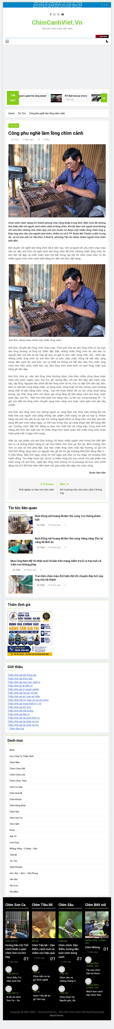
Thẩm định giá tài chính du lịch (23, 721)
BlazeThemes (56, 1015)
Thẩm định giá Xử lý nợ (19, 707)
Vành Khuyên (16, 867)
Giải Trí (13, 836)
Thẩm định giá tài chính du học (23, 725)
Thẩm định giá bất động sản (22, 675)
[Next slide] (107, 5)
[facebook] (50, 14)
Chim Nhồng (92, 947)
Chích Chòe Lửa (17, 774)
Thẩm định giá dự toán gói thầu (24, 696)
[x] (58, 14)
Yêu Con (14, 885)
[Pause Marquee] (104, 97)
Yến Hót (14, 879)
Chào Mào (15, 762)
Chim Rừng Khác (18, 805)
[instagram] (54, 14)
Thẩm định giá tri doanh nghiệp (23, 689)
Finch (12, 830)
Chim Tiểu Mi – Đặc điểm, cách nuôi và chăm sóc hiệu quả (43, 949)
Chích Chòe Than (18, 780)
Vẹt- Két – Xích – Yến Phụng (24, 873)
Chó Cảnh (14, 824)
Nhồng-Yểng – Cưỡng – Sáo (23, 848)
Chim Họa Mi (16, 793)
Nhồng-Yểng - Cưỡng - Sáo (96, 941)
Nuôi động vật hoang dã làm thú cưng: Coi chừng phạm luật (57, 9)
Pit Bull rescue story (53, 95)
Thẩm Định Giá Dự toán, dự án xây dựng (28, 700)
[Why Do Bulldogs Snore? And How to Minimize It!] (74, 98)
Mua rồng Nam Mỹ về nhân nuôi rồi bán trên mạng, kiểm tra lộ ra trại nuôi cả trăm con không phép (57, 5)
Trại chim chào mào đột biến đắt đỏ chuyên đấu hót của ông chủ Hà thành (59, 7)
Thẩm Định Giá (16, 728)
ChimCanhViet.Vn (57, 22)
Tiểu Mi (13, 855)
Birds (12, 750)
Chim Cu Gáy (16, 787)
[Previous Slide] (102, 5)
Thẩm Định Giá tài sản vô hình (23, 693)
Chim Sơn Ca (16, 817)
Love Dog (14, 842)
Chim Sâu (14, 811)
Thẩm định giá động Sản (20, 678)
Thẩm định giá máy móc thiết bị (24, 682)
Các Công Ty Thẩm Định (22, 756)
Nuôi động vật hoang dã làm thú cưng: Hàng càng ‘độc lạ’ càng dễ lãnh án (59, 2)
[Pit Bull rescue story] (33, 98)
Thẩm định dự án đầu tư (20, 685)
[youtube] (62, 14)
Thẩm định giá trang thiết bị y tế (24, 703)
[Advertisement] (57, 67)
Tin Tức (13, 125)
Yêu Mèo (14, 891)
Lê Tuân (15, 139)
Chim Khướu (16, 799)
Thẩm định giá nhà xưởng (20, 710)
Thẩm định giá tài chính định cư (24, 718)
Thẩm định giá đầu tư (19, 714)
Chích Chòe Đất (17, 768)
